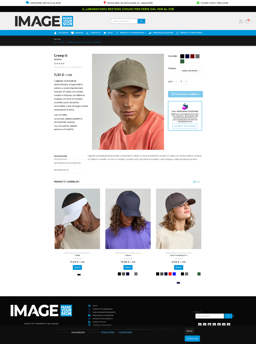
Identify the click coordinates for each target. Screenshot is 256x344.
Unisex (73, 126)
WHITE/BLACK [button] (79, 274)
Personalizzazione (163, 33)
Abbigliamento (73, 119)
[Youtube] (209, 325)
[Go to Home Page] (55, 42)
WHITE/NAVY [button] (178, 282)
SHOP (110, 33)
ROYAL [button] (174, 274)
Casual (71, 122)
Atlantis (64, 126)
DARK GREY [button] (197, 56)
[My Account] (241, 21)
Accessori (60, 122)
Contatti (95, 33)
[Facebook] (200, 325)
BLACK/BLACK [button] (182, 274)
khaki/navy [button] (190, 274)
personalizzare (78, 332)
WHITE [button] (131, 274)
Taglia (172, 68)
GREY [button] (123, 274)
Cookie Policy (125, 332)
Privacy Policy (108, 332)
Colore (172, 56)
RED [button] (170, 274)
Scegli (77, 267)
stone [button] (187, 61)
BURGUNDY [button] (192, 56)
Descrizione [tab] (60, 156)
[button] (194, 181)
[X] (204, 325)
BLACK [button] (182, 56)
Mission (79, 33)
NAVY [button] (187, 56)
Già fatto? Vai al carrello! (185, 126)
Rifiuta (189, 331)
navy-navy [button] (195, 274)
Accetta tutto (192, 338)
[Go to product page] (77, 219)
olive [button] (182, 61)
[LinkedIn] (219, 325)
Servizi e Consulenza (191, 33)
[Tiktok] (228, 325)
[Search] (141, 21)
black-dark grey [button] (75, 274)
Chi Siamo (63, 33)
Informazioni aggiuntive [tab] (67, 163)
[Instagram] (214, 325)
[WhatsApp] (223, 325)
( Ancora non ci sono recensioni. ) (68, 67)
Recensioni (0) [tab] (61, 170)
